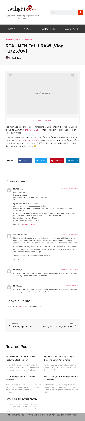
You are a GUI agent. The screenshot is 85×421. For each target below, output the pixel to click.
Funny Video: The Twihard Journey (21, 399)
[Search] (80, 12)
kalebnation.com (28, 224)
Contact (71, 28)
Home (11, 28)
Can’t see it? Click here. (42, 121)
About (28, 28)
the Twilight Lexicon (33, 130)
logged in (22, 306)
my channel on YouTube (28, 140)
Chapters (49, 28)
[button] (25, 160)
